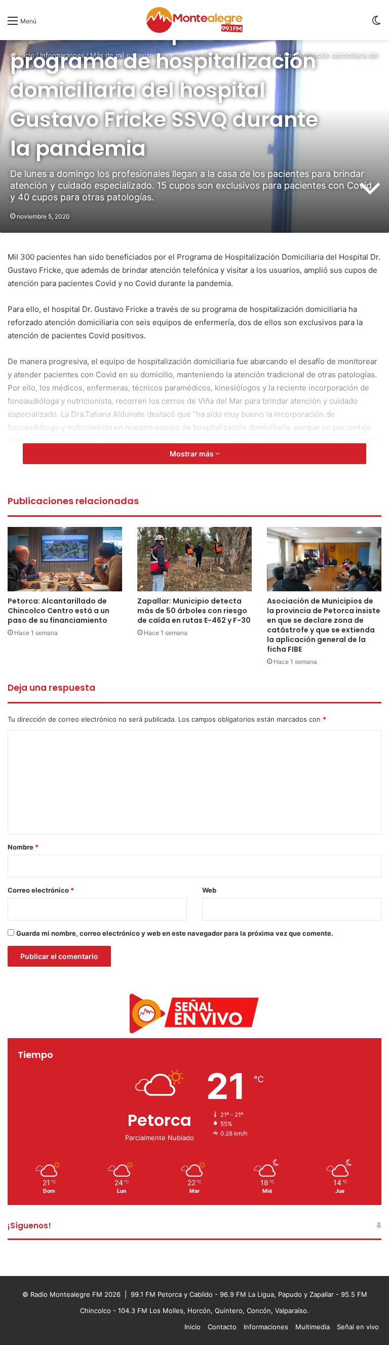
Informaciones (266, 1327)
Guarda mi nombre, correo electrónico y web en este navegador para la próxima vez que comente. (174, 933)
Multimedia (312, 1327)
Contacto (222, 1327)
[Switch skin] (376, 24)
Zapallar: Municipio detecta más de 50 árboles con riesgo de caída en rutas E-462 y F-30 (194, 610)
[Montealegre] (194, 20)
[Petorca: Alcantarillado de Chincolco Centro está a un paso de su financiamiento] (65, 559)
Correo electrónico (41, 890)
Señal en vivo (358, 1327)
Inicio (192, 1327)
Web (209, 890)
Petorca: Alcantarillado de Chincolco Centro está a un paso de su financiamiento (58, 610)
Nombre (23, 847)
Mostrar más (192, 453)
